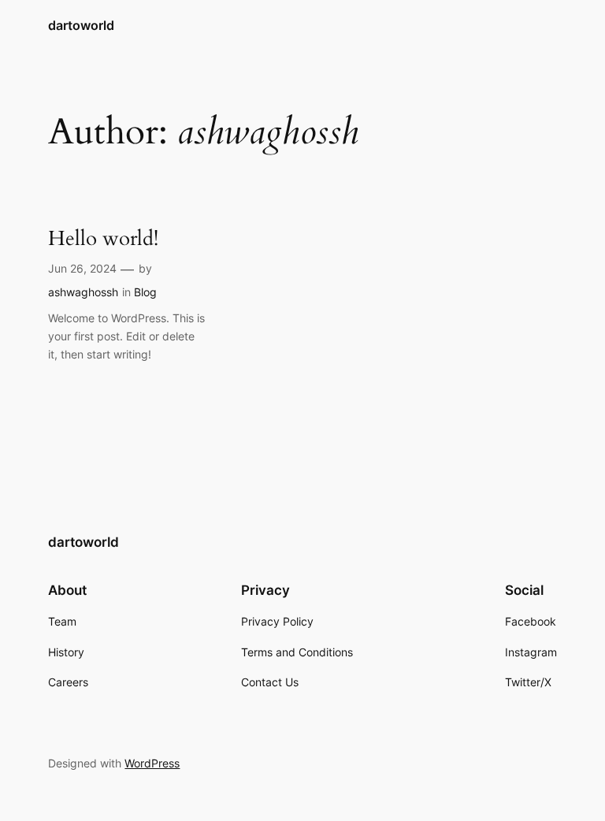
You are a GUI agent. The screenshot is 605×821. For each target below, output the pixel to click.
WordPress (152, 763)
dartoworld (81, 25)
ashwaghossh (83, 292)
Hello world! (103, 239)
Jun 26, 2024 (82, 268)
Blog (145, 292)
